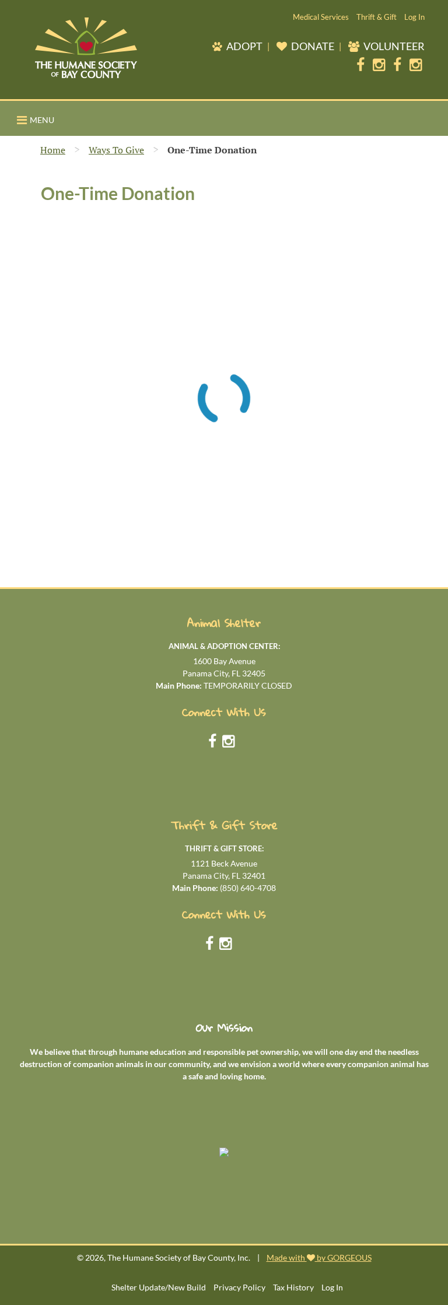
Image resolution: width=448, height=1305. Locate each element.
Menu (42, 120)
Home (52, 149)
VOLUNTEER (393, 46)
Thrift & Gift (376, 17)
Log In (414, 17)
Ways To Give (116, 149)
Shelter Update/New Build (158, 1287)
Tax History (293, 1287)
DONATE (311, 46)
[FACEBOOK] (361, 61)
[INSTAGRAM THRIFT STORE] (416, 61)
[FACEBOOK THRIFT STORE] (397, 61)
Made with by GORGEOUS (319, 1257)
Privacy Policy (239, 1287)
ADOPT (243, 46)
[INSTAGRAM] (379, 61)
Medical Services (321, 17)
